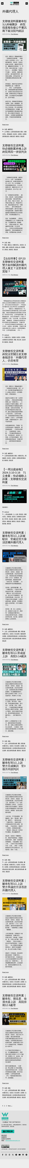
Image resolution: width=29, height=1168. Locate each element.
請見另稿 (10, 731)
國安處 (23, 631)
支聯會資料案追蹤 (12, 636)
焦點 (9, 242)
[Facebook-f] (2, 1154)
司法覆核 (20, 862)
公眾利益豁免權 (15, 131)
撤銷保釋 (23, 634)
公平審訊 (7, 131)
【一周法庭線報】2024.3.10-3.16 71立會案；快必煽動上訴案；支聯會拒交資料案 (14, 476)
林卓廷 (11, 519)
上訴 (5, 631)
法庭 (5, 129)
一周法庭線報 (8, 514)
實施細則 (9, 134)
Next (10, 1105)
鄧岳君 (22, 136)
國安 (21, 131)
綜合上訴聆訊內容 (10, 699)
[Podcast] (23, 1154)
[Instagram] (6, 1154)
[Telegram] (16, 1154)
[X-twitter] (13, 1154)
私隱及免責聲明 (6, 1139)
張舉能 (14, 337)
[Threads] (9, 1154)
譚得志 (6, 249)
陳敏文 (23, 521)
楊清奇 (16, 519)
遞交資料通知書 (16, 638)
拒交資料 (17, 634)
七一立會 (15, 514)
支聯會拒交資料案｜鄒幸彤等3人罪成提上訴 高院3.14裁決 (14, 653)
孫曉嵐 (9, 516)
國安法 (10, 245)
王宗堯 (24, 519)
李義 (15, 339)
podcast (6, 335)
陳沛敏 (4, 523)
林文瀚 (19, 339)
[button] (2, 3)
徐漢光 (15, 134)
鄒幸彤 (18, 136)
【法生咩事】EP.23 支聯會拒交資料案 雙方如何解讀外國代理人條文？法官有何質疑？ (15, 265)
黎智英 (9, 523)
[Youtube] (19, 1154)
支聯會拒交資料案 (7, 339)
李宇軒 (6, 519)
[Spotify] (26, 1154)
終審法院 (12, 136)
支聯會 (20, 134)
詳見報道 (10, 1077)
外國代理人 (16, 245)
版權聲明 (4, 1137)
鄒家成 (9, 521)
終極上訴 (17, 247)
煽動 (7, 247)
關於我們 (4, 1135)
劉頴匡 (21, 514)
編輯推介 (10, 129)
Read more (5, 124)
